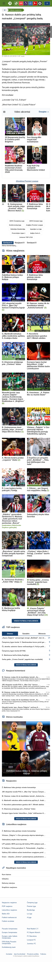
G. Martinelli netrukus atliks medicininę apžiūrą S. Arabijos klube (26, 800)
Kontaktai (9, 954)
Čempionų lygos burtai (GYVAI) (13, 651)
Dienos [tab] (10, 634)
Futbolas (43, 954)
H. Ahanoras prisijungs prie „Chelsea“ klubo (18, 809)
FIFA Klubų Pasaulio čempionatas (9, 942)
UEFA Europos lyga (36, 221)
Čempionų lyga (32, 902)
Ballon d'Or (6, 914)
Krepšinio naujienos (9, 887)
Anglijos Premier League (34, 225)
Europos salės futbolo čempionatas (9, 937)
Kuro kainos (6, 874)
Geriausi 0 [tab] (7, 243)
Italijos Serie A (35, 233)
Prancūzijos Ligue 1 (18, 233)
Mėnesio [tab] (42, 634)
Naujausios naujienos (9, 902)
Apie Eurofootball (19, 954)
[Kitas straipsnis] (49, 32)
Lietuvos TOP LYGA (26, 237)
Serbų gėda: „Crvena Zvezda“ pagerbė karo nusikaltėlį (22, 659)
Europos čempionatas (9, 932)
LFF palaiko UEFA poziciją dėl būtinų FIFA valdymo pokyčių (24, 844)
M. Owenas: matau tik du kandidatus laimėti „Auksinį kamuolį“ (25, 677)
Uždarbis (5, 879)
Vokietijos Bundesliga (17, 229)
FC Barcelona (32, 936)
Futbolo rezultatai (8, 921)
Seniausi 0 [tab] (31, 243)
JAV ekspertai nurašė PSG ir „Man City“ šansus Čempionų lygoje (26, 685)
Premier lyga (31, 906)
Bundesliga (31, 910)
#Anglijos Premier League (27, 181)
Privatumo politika (33, 954)
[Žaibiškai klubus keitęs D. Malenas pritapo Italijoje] (26, 749)
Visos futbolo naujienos (26, 621)
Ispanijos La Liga (36, 229)
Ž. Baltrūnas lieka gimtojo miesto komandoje (19, 787)
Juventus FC (31, 943)
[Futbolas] (4, 10)
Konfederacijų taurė (8, 947)
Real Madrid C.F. (33, 929)
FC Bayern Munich (33, 932)
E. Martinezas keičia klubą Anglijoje (15, 655)
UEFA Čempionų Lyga (16, 221)
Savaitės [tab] (26, 634)
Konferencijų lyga (15, 225)
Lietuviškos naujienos (9, 910)
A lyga (29, 917)
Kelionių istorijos (8, 883)
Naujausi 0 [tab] (19, 243)
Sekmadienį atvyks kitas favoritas (14, 840)
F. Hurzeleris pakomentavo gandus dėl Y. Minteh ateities (23, 805)
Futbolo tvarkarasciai (9, 917)
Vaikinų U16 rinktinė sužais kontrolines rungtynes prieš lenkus (25, 852)
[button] (4, 3)
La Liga (29, 914)
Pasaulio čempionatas (9, 929)
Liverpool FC (31, 940)
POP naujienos (7, 906)
